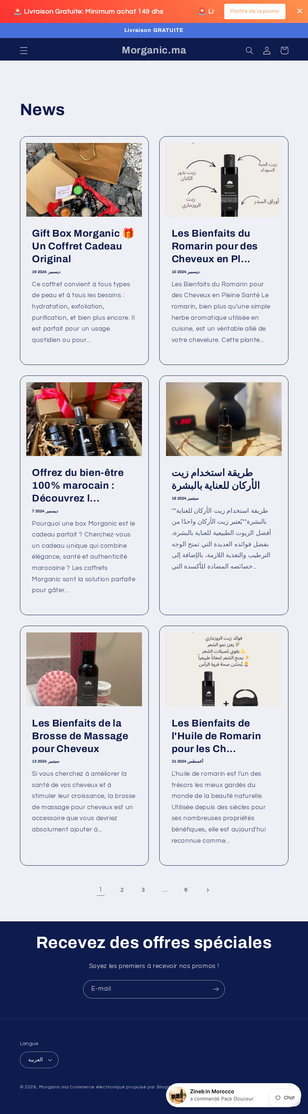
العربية (35, 1059)
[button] (23, 50)
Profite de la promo (254, 11)
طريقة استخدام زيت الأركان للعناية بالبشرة (216, 479)
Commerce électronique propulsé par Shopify (122, 1087)
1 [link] (101, 889)
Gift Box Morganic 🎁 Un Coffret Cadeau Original (83, 246)
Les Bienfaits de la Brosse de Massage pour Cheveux (80, 736)
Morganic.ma (53, 1087)
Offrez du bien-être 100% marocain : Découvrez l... (78, 485)
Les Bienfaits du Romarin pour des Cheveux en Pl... (215, 246)
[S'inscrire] (216, 989)
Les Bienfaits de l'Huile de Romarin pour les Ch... (216, 736)
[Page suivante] (207, 890)
